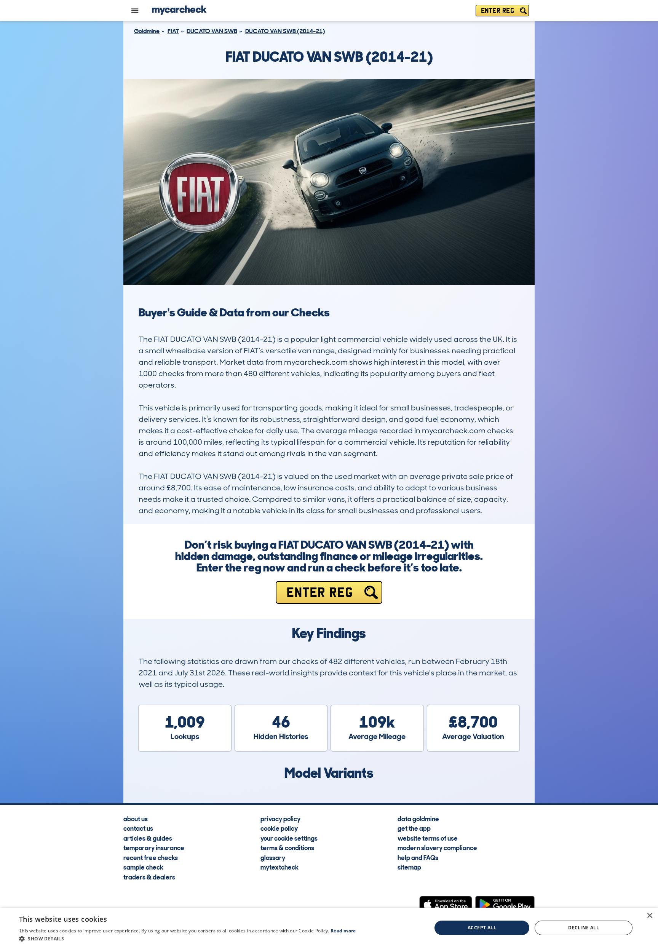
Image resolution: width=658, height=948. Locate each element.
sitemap (409, 867)
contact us (138, 828)
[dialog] (329, 928)
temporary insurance (153, 847)
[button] (187, 938)
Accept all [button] (482, 927)
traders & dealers (149, 877)
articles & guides (147, 838)
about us (135, 818)
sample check (143, 867)
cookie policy (279, 828)
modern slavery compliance (437, 847)
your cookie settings (289, 838)
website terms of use (428, 838)
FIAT (173, 31)
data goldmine (418, 818)
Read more (343, 930)
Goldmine (147, 31)
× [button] (649, 916)
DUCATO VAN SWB (212, 31)
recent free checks (150, 857)
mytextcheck (279, 867)
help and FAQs (418, 857)
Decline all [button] (583, 927)
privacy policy (280, 818)
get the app (414, 828)
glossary (272, 857)
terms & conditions (287, 847)
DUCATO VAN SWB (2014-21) (285, 31)
